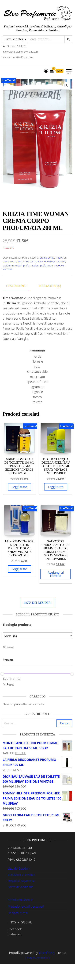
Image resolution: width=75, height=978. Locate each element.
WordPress (46, 953)
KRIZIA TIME (32, 261)
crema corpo (9, 261)
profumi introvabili (12, 265)
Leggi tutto (19, 487)
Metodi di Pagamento (21, 881)
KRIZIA (58, 257)
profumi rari (46, 265)
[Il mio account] (46, 70)
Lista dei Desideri (18, 868)
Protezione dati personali (26, 906)
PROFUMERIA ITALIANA (52, 261)
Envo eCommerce (37, 958)
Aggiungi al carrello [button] (56, 574)
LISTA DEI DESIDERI (37, 602)
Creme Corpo (47, 257)
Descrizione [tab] (16, 286)
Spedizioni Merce (20, 900)
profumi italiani (31, 265)
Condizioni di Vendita (21, 875)
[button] (66, 85)
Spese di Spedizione (20, 887)
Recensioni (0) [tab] (50, 286)
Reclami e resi (18, 913)
